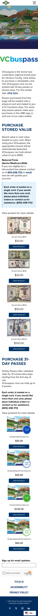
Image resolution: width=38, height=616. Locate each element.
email (29, 172)
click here (12, 93)
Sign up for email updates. (16, 560)
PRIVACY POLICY (19, 592)
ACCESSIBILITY (19, 587)
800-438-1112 (15, 172)
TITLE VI (19, 581)
